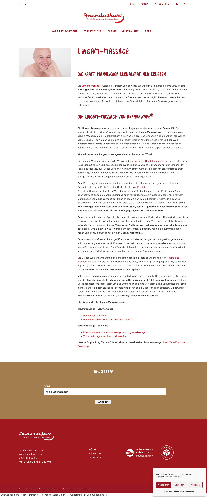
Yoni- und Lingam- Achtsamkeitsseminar (105, 336)
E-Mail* (48, 386)
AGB (182, 491)
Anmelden (103, 402)
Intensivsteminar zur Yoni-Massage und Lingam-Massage (114, 332)
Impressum (189, 491)
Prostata (141, 187)
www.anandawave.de (30, 454)
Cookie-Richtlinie (171, 491)
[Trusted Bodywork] (167, 446)
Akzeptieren (163, 485)
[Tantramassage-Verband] (138, 449)
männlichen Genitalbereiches (147, 161)
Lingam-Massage (91, 85)
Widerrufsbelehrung (82, 489)
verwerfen (179, 485)
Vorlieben (195, 485)
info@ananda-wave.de (31, 450)
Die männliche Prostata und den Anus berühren (108, 319)
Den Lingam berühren (95, 315)
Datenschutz (62, 489)
